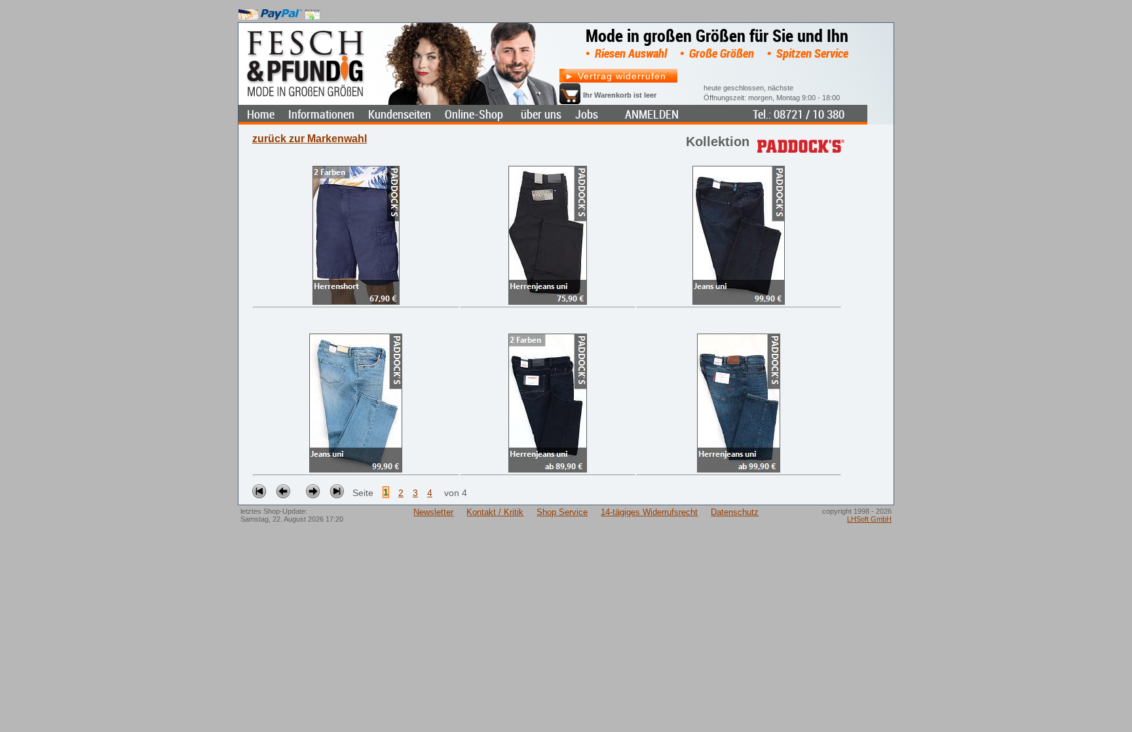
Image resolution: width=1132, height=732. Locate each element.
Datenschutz (735, 512)
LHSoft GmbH (869, 519)
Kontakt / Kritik (494, 512)
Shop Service (562, 512)
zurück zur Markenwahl (309, 138)
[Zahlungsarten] (279, 11)
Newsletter (433, 512)
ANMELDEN (652, 114)
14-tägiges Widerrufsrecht (649, 512)
